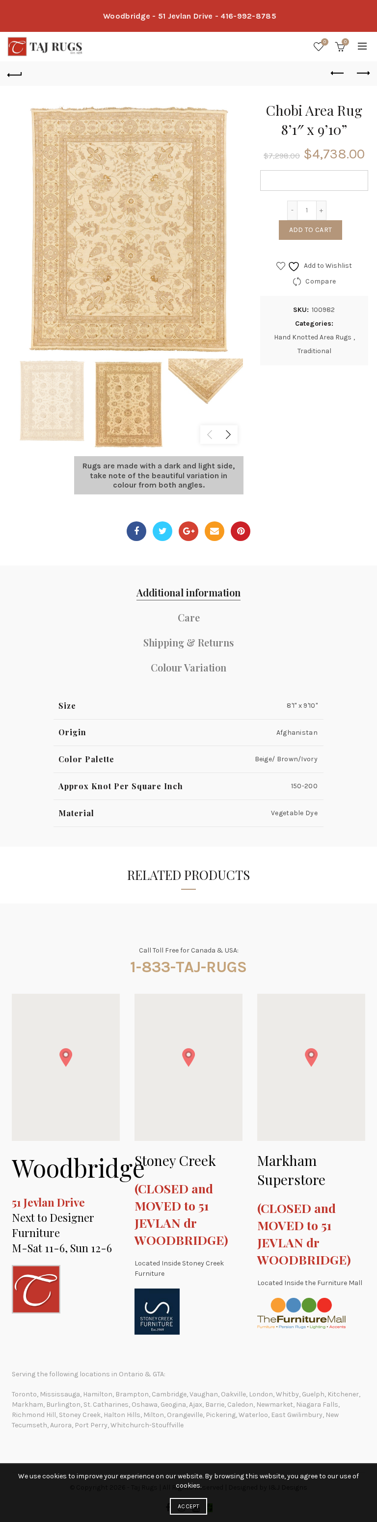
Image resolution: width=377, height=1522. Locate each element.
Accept (188, 1506)
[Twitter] (162, 531)
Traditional (314, 351)
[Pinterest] (240, 531)
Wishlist (324, 42)
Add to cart (310, 230)
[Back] (14, 73)
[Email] (214, 531)
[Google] (188, 531)
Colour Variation (188, 667)
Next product (362, 73)
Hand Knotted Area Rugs (312, 337)
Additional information (188, 592)
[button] (66, 1057)
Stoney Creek (175, 1160)
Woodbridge (78, 1167)
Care (189, 617)
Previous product (337, 73)
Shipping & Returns (188, 642)
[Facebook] (136, 531)
